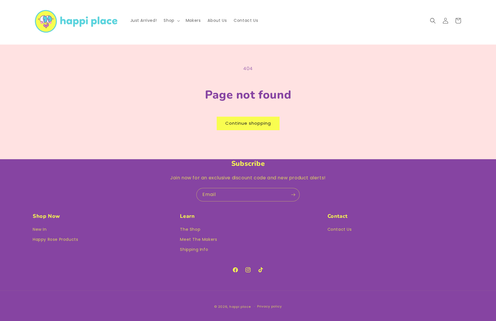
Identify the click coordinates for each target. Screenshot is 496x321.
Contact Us (340, 229)
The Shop (190, 229)
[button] (171, 20)
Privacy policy (269, 306)
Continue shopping (248, 123)
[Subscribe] (293, 194)
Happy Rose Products (55, 239)
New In (40, 229)
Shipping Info (194, 249)
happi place (240, 306)
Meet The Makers (198, 239)
